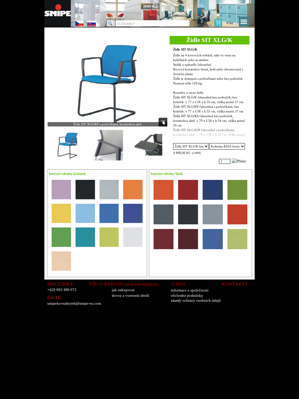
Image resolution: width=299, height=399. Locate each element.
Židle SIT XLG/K (185, 49)
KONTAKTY (235, 284)
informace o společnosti (189, 290)
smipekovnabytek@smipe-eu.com (74, 303)
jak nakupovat (123, 290)
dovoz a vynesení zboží (130, 295)
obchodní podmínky (187, 295)
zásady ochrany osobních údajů (196, 300)
